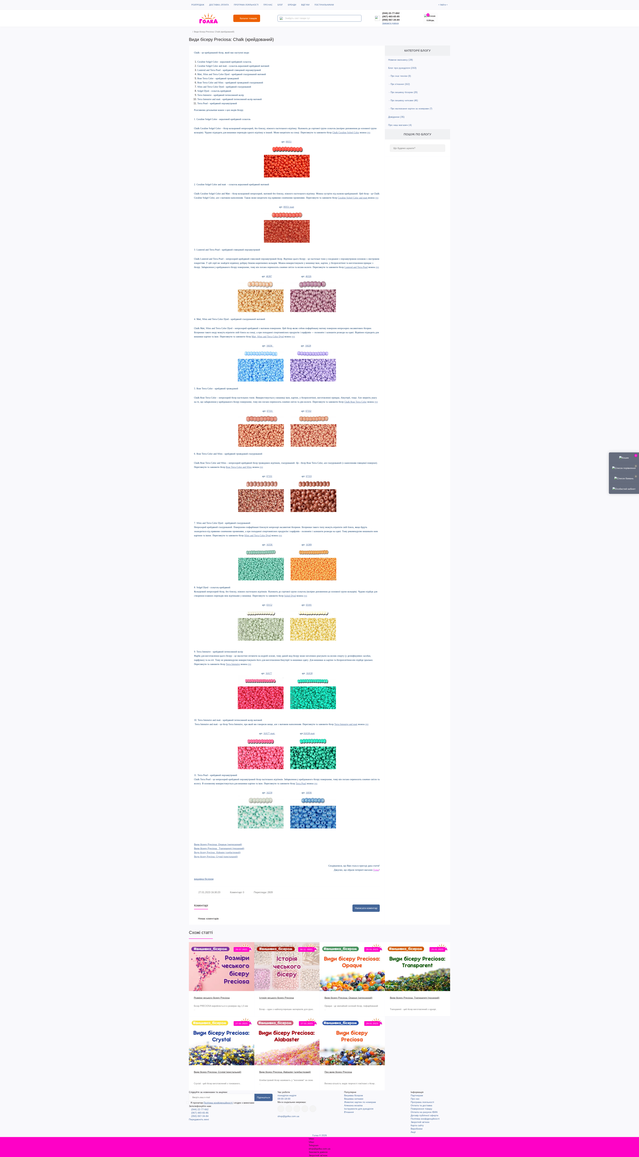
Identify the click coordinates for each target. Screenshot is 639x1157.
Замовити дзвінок (390, 23)
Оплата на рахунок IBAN (424, 1112)
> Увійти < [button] (443, 5)
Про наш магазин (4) (400, 125)
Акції (413, 1132)
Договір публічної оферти (424, 1115)
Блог (280, 5)
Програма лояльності (246, 5)
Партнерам (417, 1095)
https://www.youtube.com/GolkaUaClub (297, 1108)
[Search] (281, 18)
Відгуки (305, 5)
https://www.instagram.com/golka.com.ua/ (289, 1108)
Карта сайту (417, 1125)
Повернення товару (421, 1108)
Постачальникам (324, 5)
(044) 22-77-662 (391, 13)
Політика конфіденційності (218, 1102)
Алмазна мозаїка (353, 1105)
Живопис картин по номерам (360, 1102)
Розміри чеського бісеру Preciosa (212, 997)
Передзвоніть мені (199, 1119)
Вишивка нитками (353, 1098)
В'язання (349, 1112)
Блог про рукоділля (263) (402, 68)
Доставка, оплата (219, 5)
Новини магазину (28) (400, 59)
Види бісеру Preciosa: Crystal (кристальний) (216, 856)
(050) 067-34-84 (391, 19)
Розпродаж (197, 5)
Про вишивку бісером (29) (404, 92)
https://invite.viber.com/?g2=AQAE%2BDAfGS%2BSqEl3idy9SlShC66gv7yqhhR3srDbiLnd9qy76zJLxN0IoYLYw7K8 (305, 1108)
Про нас (268, 5)
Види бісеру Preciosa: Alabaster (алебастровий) (217, 852)
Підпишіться (263, 1097)
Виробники (417, 1128)
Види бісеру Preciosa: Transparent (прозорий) (414, 997)
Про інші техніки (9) (401, 76)
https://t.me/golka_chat (313, 1108)
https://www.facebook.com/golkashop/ (281, 1108)
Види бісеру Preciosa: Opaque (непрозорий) (348, 997)
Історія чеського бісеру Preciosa (276, 997)
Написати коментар (366, 908)
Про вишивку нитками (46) (404, 100)
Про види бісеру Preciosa (338, 1072)
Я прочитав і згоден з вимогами (222, 1102)
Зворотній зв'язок (420, 1122)
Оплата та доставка (421, 1105)
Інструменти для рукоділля (358, 1108)
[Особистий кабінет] (624, 488)
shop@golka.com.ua (288, 1116)
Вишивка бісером (353, 1095)
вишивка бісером (203, 879)
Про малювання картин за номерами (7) (411, 108)
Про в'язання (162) (400, 84)
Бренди (292, 5)
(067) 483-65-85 (391, 16)
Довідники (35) (396, 117)
